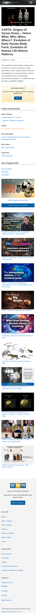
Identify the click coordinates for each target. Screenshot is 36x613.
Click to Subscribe (18, 503)
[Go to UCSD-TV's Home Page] (11, 2)
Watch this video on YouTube (21, 23)
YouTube (4, 595)
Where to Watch (6, 537)
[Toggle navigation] (30, 2)
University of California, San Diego (12, 570)
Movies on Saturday (7, 533)
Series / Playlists (6, 525)
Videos (3, 517)
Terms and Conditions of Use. (14, 611)
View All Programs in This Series (18, 205)
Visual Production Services (9, 566)
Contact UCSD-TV (7, 582)
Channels (4, 529)
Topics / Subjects (6, 521)
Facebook (4, 591)
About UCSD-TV (6, 554)
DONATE (18, 98)
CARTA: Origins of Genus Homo (18, 200)
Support (3, 562)
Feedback (4, 586)
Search (3, 541)
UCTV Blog (5, 558)
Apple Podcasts (6, 600)
